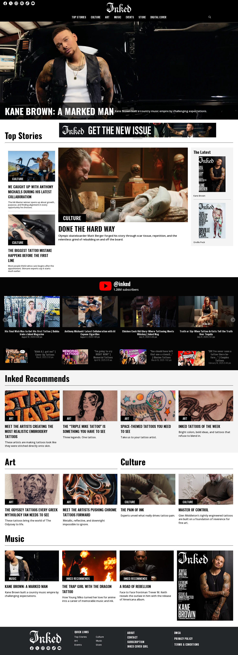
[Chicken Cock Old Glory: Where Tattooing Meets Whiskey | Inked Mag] (148, 311)
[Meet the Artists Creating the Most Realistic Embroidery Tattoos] (32, 405)
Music (117, 17)
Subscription (135, 642)
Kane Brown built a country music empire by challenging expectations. (161, 111)
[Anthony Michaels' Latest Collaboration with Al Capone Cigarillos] (90, 311)
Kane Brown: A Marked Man (59, 111)
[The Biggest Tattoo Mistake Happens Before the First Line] (31, 229)
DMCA (177, 633)
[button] (5, 320)
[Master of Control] (206, 489)
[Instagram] (16, 3)
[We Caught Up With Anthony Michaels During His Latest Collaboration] (31, 166)
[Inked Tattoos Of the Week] (206, 405)
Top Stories (79, 17)
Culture (95, 17)
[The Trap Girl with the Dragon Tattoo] (89, 566)
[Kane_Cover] (137, 129)
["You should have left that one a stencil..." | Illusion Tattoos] (133, 356)
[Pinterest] (22, 3)
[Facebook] (5, 3)
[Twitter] (11, 3)
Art (107, 17)
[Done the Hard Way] (123, 185)
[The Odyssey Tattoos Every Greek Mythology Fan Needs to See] (32, 489)
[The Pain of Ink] (148, 489)
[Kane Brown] (212, 177)
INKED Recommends (78, 578)
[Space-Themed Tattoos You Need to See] (148, 405)
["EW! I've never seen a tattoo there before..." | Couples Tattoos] (191, 358)
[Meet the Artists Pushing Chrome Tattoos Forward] (90, 489)
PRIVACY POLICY (183, 639)
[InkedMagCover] (205, 585)
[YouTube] (33, 3)
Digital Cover (158, 17)
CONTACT (132, 637)
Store (142, 17)
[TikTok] (27, 3)
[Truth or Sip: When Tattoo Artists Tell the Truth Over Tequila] (206, 311)
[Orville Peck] (212, 223)
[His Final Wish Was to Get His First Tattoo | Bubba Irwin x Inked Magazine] (32, 311)
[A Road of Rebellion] (147, 566)
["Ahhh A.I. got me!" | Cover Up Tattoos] (16, 355)
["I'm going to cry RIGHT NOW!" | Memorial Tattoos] (75, 356)
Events (130, 17)
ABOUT (131, 633)
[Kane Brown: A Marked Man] (119, 70)
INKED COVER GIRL (137, 646)
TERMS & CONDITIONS (186, 644)
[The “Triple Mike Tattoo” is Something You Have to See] (90, 405)
